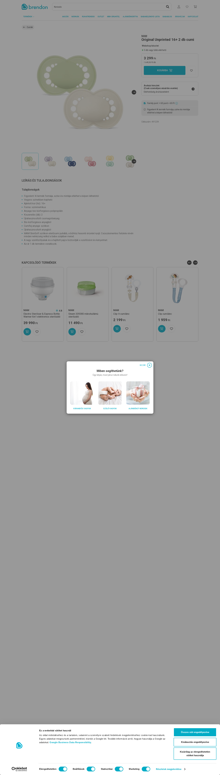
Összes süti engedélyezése (195, 732)
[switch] (91, 769)
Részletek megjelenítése (168, 769)
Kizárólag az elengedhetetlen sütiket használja (195, 753)
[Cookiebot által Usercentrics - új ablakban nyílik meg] (19, 769)
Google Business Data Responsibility (70, 742)
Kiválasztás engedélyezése (195, 742)
